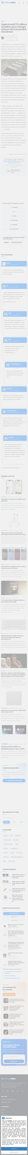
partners (10, 1120)
